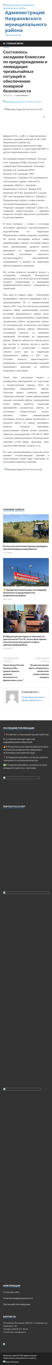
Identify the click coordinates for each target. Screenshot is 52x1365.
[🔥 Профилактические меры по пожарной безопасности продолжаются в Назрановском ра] (26, 587)
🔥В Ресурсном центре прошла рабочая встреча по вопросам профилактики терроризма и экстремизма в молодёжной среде (25, 749)
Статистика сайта (11, 1292)
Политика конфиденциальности (18, 1298)
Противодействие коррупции (16, 1304)
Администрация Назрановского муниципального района (26, 21)
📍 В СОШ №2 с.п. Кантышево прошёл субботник (26, 734)
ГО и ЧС (6, 47)
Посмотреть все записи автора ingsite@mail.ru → (33, 698)
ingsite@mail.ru (22, 95)
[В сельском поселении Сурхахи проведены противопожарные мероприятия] (26, 543)
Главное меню (14, 43)
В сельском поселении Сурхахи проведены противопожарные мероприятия (25, 547)
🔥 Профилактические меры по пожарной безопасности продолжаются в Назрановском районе (24, 593)
